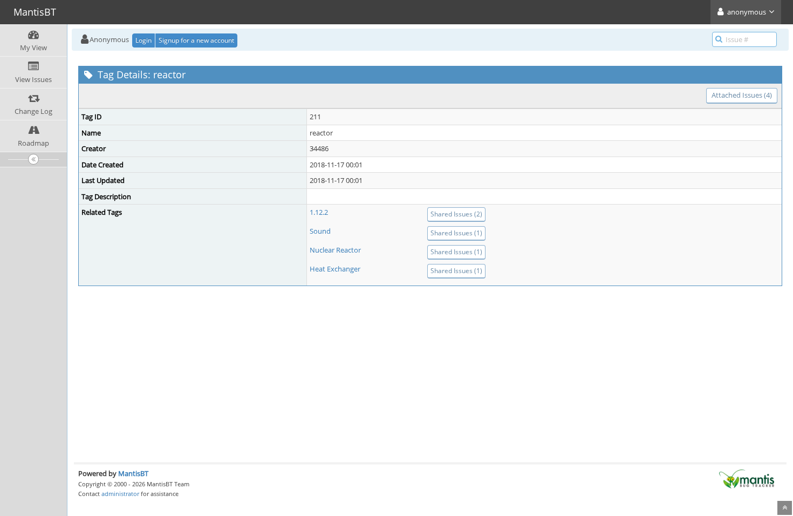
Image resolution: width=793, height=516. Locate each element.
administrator (120, 494)
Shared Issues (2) (456, 214)
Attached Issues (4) (742, 95)
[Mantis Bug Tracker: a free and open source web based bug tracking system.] (746, 478)
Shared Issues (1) (456, 232)
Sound (320, 231)
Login (143, 40)
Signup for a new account (196, 40)
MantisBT (133, 473)
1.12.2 (319, 212)
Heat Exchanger (335, 269)
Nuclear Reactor (335, 250)
